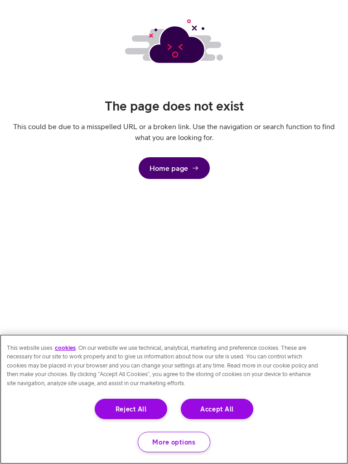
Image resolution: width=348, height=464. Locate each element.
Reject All (131, 409)
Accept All (217, 409)
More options (174, 442)
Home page (169, 168)
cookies (65, 347)
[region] (174, 399)
